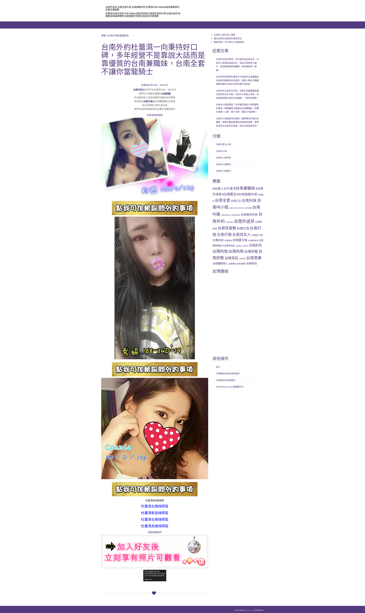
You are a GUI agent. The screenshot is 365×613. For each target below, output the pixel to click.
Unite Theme (240, 610)
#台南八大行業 (222, 188)
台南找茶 (218, 240)
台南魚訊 (251, 263)
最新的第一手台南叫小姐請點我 (229, 41)
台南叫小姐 (221, 150)
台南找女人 (241, 234)
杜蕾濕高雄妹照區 (154, 526)
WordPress (259, 610)
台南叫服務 (248, 208)
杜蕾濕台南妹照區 (154, 506)
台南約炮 (220, 251)
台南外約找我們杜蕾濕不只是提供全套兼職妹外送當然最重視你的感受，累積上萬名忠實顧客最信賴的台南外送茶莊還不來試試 (237, 80)
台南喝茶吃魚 (249, 214)
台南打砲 (147, 101)
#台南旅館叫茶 (247, 194)
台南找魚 (228, 240)
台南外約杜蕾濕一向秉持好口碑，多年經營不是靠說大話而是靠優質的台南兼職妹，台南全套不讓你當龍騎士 (153, 58)
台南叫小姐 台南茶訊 (236, 208)
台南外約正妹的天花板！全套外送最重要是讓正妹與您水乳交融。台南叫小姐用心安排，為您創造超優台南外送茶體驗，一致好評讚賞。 (237, 94)
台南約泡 (255, 245)
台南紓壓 (166, 93)
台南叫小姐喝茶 (223, 164)
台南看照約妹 (228, 245)
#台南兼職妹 (244, 188)
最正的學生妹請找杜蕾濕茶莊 (228, 38)
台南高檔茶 (241, 263)
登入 (218, 366)
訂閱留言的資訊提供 (225, 380)
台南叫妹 (249, 200)
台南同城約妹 (225, 215)
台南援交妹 (239, 240)
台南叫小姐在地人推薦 (224, 34)
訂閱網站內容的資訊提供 (228, 373)
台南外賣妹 (229, 222)
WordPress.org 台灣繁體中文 (230, 386)
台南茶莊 (231, 257)
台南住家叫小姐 (223, 144)
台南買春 (254, 257)
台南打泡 (243, 228)
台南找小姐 (257, 234)
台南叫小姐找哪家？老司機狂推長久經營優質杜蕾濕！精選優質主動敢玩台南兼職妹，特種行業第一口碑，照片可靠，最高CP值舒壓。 (237, 108)
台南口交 (236, 200)
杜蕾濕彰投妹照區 (154, 513)
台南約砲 (236, 251)
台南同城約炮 (235, 215)
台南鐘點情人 (220, 263)
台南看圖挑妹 (253, 240)
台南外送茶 (244, 221)
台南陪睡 (232, 263)
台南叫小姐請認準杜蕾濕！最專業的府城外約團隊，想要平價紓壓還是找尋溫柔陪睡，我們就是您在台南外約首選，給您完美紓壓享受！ (237, 122)
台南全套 (222, 200)
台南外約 (137, 89)
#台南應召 (229, 194)
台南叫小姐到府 (223, 157)
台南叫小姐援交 (223, 170)
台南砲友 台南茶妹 (242, 246)
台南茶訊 (242, 258)
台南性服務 (227, 227)
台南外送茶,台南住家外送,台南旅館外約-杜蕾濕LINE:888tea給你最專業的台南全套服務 (142, 8)
